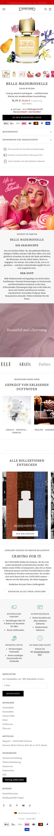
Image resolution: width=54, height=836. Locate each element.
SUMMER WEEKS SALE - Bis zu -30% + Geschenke (28, 2)
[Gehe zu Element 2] (14, 74)
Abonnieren (13, 694)
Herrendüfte (8, 712)
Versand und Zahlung (12, 758)
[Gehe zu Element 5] (38, 74)
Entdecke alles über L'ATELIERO (27, 592)
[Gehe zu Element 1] (6, 74)
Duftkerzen (8, 724)
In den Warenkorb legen (27, 117)
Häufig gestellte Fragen (13, 798)
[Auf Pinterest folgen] (17, 805)
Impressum (8, 766)
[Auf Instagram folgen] (10, 805)
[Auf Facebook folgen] (4, 805)
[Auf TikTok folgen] (30, 805)
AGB (4, 775)
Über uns (7, 728)
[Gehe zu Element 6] (46, 74)
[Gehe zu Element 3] (22, 74)
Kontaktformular (10, 793)
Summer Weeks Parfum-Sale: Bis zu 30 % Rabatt (25, 745)
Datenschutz (8, 770)
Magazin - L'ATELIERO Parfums (17, 741)
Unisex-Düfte (9, 716)
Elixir (5, 720)
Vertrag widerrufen (14, 780)
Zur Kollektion (25, 534)
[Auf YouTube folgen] (23, 805)
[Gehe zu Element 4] (30, 74)
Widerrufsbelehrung (12, 762)
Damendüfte (8, 707)
